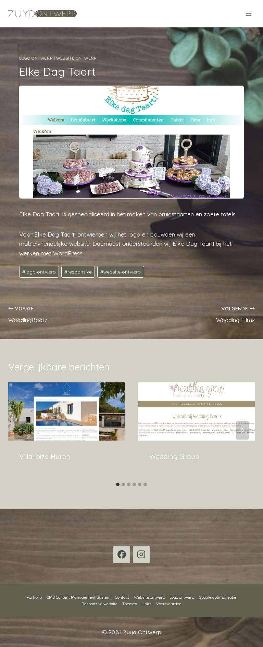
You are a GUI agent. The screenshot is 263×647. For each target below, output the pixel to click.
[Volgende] (242, 430)
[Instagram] (141, 554)
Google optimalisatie (217, 597)
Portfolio (34, 597)
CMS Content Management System (79, 597)
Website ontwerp (76, 58)
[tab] (118, 484)
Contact (122, 597)
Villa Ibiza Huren (44, 456)
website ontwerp (120, 272)
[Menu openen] (248, 13)
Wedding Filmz (235, 314)
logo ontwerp (39, 272)
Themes (129, 603)
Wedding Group (174, 456)
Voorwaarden (168, 603)
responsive (78, 272)
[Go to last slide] (20, 430)
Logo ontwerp (35, 58)
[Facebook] (121, 554)
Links (146, 603)
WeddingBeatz (27, 314)
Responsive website (99, 603)
